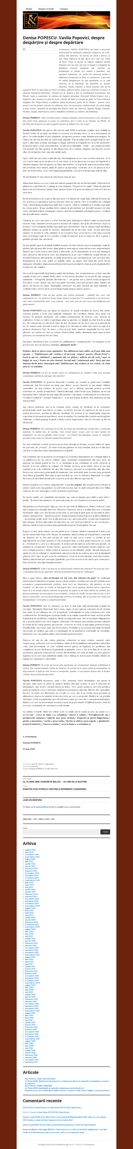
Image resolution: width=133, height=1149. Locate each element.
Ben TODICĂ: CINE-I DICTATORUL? (40, 1079)
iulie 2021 (29, 959)
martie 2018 (30, 1053)
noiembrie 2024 (31, 875)
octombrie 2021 (31, 952)
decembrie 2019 (32, 1004)
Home (29, 9)
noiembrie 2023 (31, 901)
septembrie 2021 (32, 955)
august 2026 (30, 850)
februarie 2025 (31, 868)
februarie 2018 (31, 1055)
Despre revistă (46, 9)
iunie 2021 (29, 962)
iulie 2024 (29, 882)
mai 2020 (29, 992)
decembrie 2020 (32, 976)
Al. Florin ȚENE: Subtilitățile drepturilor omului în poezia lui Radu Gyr (54, 1088)
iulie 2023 (29, 910)
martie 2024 (30, 892)
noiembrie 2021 (31, 950)
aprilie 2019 (30, 1022)
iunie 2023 (29, 913)
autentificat (42, 807)
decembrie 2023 (32, 899)
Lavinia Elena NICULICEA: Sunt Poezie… (65, 1108)
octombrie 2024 (32, 878)
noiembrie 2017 (31, 1062)
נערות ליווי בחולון (28, 1112)
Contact (64, 9)
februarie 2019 (31, 1027)
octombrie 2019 (31, 1008)
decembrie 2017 (32, 1060)
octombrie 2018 (31, 1036)
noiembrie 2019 (31, 1006)
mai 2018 (29, 1048)
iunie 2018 (29, 1046)
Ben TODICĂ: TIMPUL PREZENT (38, 1086)
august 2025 (30, 859)
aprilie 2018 (30, 1050)
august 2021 (30, 957)
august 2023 (30, 908)
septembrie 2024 (32, 880)
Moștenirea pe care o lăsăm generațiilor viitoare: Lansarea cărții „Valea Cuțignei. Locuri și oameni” (67, 1090)
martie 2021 (30, 969)
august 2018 (30, 1041)
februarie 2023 (31, 922)
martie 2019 (30, 1025)
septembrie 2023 (32, 906)
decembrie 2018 (32, 1032)
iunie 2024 (29, 885)
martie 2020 (30, 997)
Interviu (34, 766)
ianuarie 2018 (30, 1057)
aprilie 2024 (30, 889)
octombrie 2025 (32, 854)
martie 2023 (30, 920)
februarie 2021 (31, 971)
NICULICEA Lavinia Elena (34, 1108)
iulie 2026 (29, 852)
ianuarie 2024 (31, 896)
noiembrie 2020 (32, 978)
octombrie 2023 (32, 903)
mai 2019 (29, 1020)
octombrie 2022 (32, 924)
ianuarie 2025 (31, 871)
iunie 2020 (29, 990)
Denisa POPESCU (36, 769)
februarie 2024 (31, 894)
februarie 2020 (31, 999)
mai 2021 (29, 964)
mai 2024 (29, 887)
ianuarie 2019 (30, 1029)
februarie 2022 (31, 943)
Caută (25, 828)
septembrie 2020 (32, 983)
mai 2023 (29, 915)
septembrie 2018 (32, 1039)
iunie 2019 (29, 1018)
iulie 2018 (29, 1043)
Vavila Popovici (51, 769)
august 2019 (30, 1013)
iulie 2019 (29, 1015)
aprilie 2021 (30, 966)
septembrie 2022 (32, 927)
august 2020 (30, 985)
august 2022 (30, 929)
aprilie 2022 (30, 938)
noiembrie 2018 (31, 1034)
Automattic (89, 1145)
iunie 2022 (29, 934)
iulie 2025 (29, 861)
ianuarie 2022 (31, 945)
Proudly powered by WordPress (52, 1145)
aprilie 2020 (30, 994)
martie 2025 (30, 866)
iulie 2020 (29, 987)
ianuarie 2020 (31, 1001)
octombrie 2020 (32, 980)
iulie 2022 (29, 931)
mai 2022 (29, 936)
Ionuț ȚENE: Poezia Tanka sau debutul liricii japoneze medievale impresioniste (62, 1125)
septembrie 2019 (32, 1011)
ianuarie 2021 (30, 973)
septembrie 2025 (32, 857)
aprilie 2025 (30, 864)
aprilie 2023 (30, 917)
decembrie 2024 (32, 873)
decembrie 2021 (32, 948)
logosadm (49, 764)
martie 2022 (30, 941)
